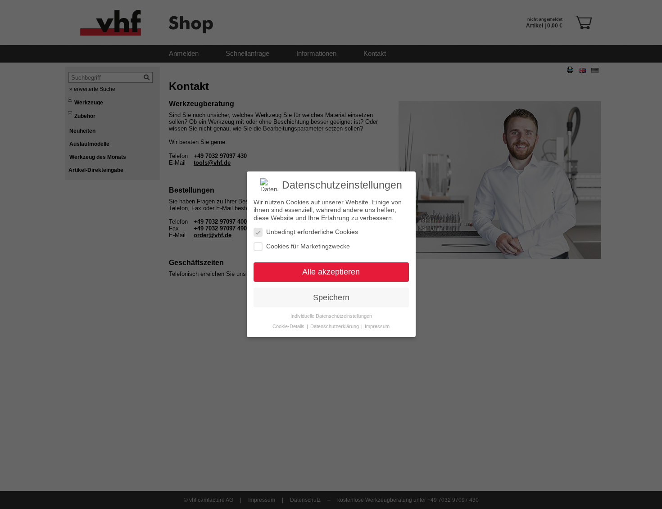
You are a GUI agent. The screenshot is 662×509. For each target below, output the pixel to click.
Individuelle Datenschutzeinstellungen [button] (331, 316)
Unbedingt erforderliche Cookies (312, 232)
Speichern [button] (331, 297)
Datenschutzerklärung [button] (335, 326)
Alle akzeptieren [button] (331, 271)
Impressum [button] (377, 326)
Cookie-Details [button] (289, 326)
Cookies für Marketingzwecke (308, 246)
